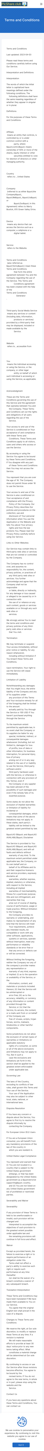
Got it (21, 1445)
